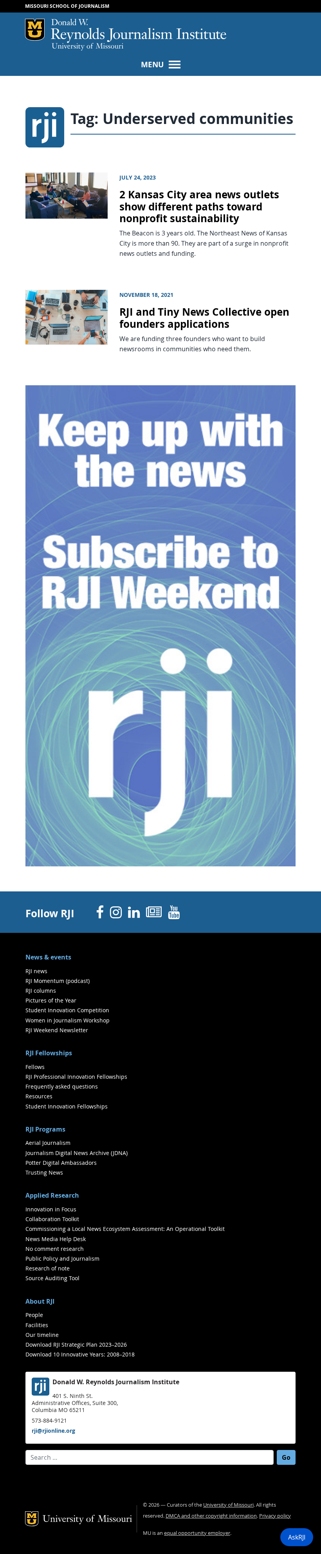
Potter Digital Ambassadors (61, 1162)
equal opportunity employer (197, 1533)
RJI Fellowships (48, 1053)
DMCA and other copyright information (211, 1516)
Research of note (47, 1268)
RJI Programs (45, 1129)
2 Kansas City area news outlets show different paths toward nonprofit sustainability (199, 206)
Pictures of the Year (50, 1000)
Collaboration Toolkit (52, 1219)
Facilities (36, 1325)
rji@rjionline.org (53, 1430)
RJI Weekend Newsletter (56, 1030)
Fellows (35, 1067)
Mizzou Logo (35, 30)
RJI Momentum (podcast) (57, 980)
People (34, 1315)
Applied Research (52, 1195)
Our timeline (42, 1334)
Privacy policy (275, 1516)
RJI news (36, 971)
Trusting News (44, 1172)
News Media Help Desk (55, 1239)
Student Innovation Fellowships (66, 1106)
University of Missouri (87, 47)
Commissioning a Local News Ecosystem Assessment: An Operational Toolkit (125, 1228)
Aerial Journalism (47, 1142)
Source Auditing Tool (52, 1278)
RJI (138, 31)
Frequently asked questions (61, 1086)
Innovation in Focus (50, 1209)
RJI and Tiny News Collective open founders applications (204, 318)
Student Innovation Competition (67, 1010)
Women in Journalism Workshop (67, 1020)
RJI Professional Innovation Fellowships (76, 1076)
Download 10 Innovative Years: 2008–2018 (80, 1354)
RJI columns (40, 990)
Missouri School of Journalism (67, 6)
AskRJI (296, 1537)
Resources (38, 1096)
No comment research (54, 1248)
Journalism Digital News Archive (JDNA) (76, 1153)
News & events (48, 957)
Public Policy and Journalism (62, 1258)
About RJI (39, 1301)
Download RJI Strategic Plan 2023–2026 (76, 1344)
